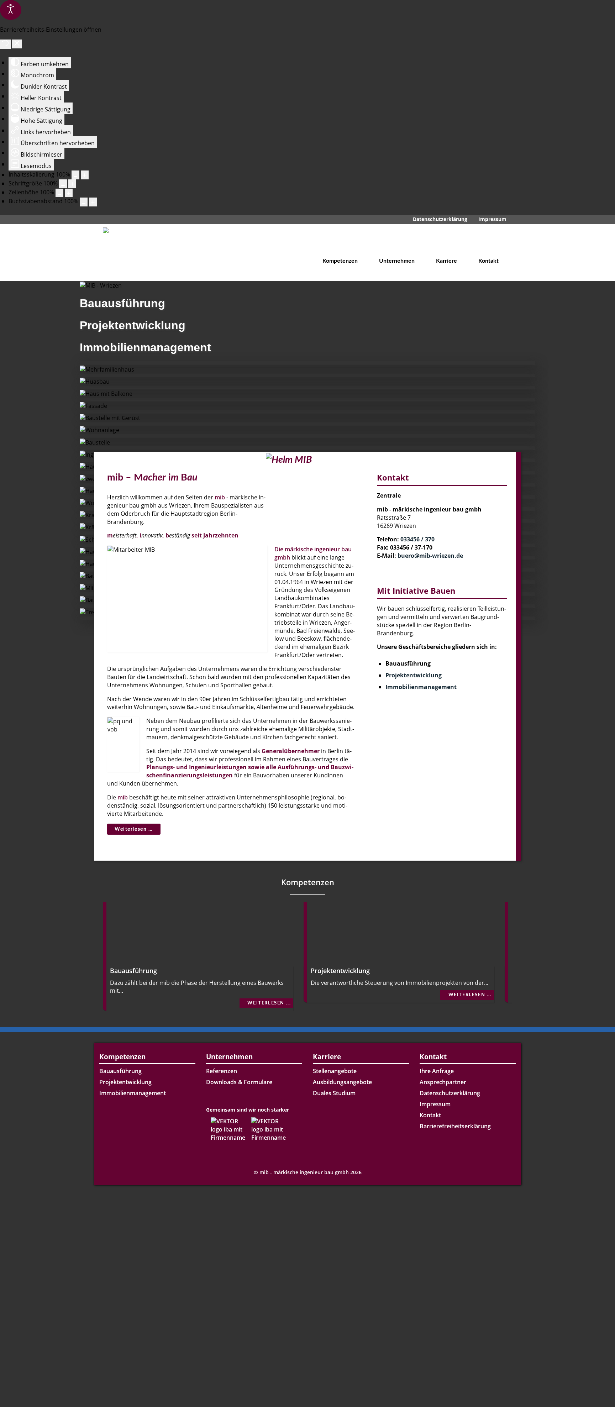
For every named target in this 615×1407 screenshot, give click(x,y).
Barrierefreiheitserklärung (455, 1126)
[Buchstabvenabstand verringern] (84, 202)
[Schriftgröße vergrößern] (72, 183)
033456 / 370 (417, 539)
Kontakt (430, 1115)
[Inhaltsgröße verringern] (75, 174)
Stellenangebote (335, 1071)
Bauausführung (133, 970)
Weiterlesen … (134, 829)
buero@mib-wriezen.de (430, 556)
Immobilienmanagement (421, 687)
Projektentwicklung (413, 675)
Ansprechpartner (443, 1082)
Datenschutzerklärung (450, 1093)
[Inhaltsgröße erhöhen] (85, 174)
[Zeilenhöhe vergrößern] (69, 193)
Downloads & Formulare (239, 1082)
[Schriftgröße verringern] (63, 183)
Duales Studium (334, 1093)
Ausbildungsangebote (342, 1082)
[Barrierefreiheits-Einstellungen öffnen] (10, 10)
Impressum (435, 1104)
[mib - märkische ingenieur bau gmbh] (136, 248)
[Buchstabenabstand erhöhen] (93, 202)
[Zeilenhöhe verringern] (59, 193)
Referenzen (221, 1071)
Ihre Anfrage (437, 1071)
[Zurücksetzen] (5, 44)
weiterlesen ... (269, 1003)
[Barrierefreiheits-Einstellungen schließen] (17, 44)
